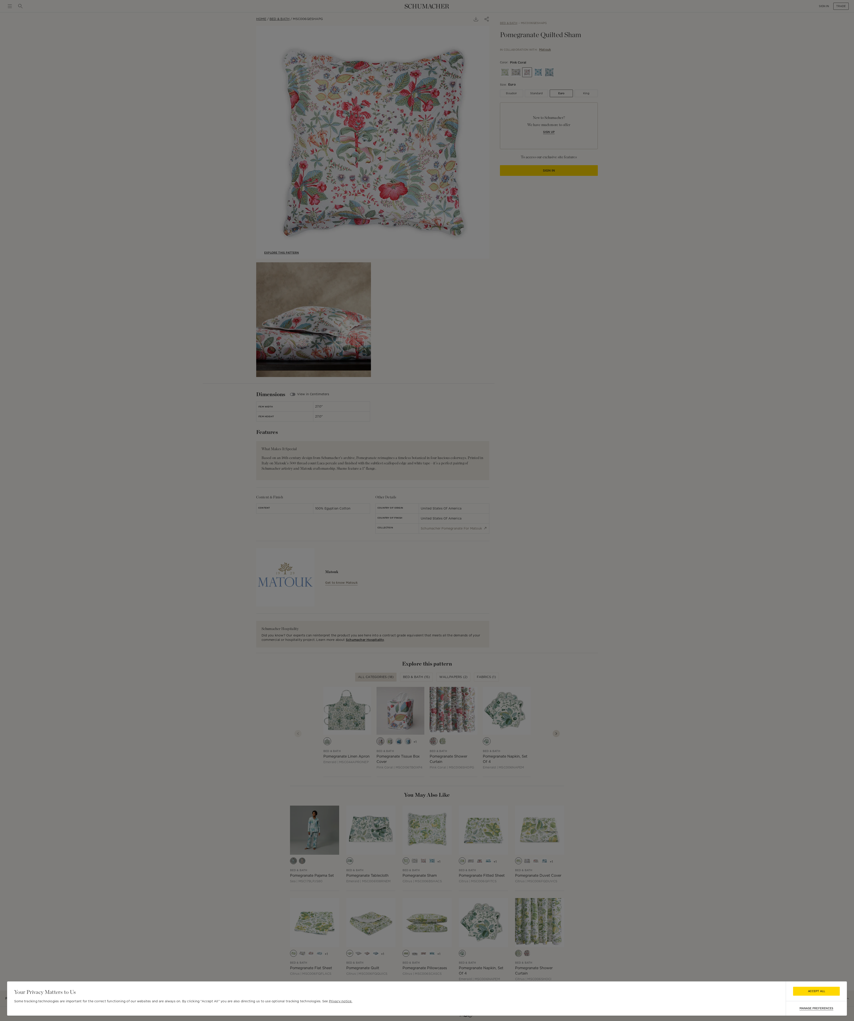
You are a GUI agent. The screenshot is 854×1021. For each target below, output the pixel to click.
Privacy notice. (340, 1001)
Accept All (816, 991)
